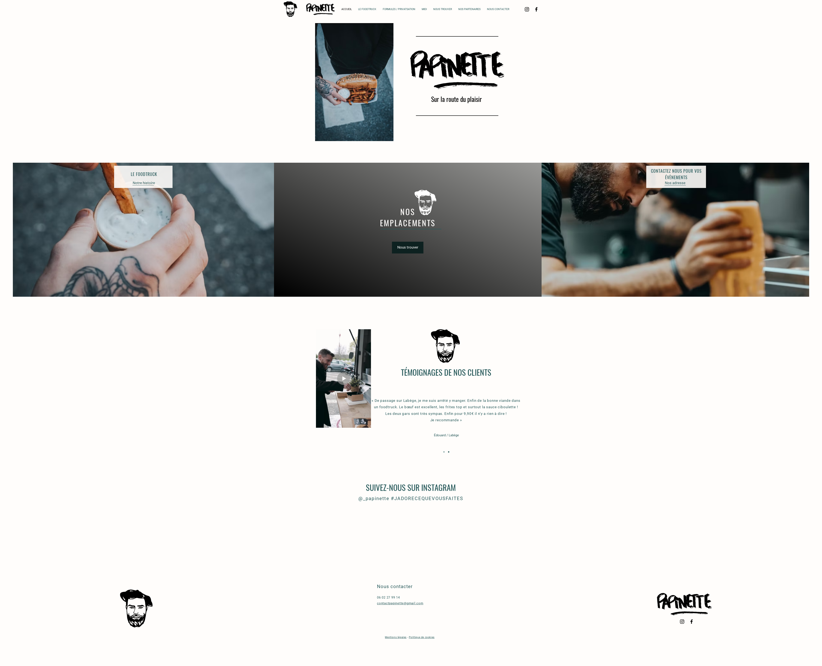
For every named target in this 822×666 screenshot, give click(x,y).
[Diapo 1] (444, 452)
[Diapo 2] (448, 452)
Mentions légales (396, 637)
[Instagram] (527, 9)
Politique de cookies (422, 637)
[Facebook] (536, 9)
